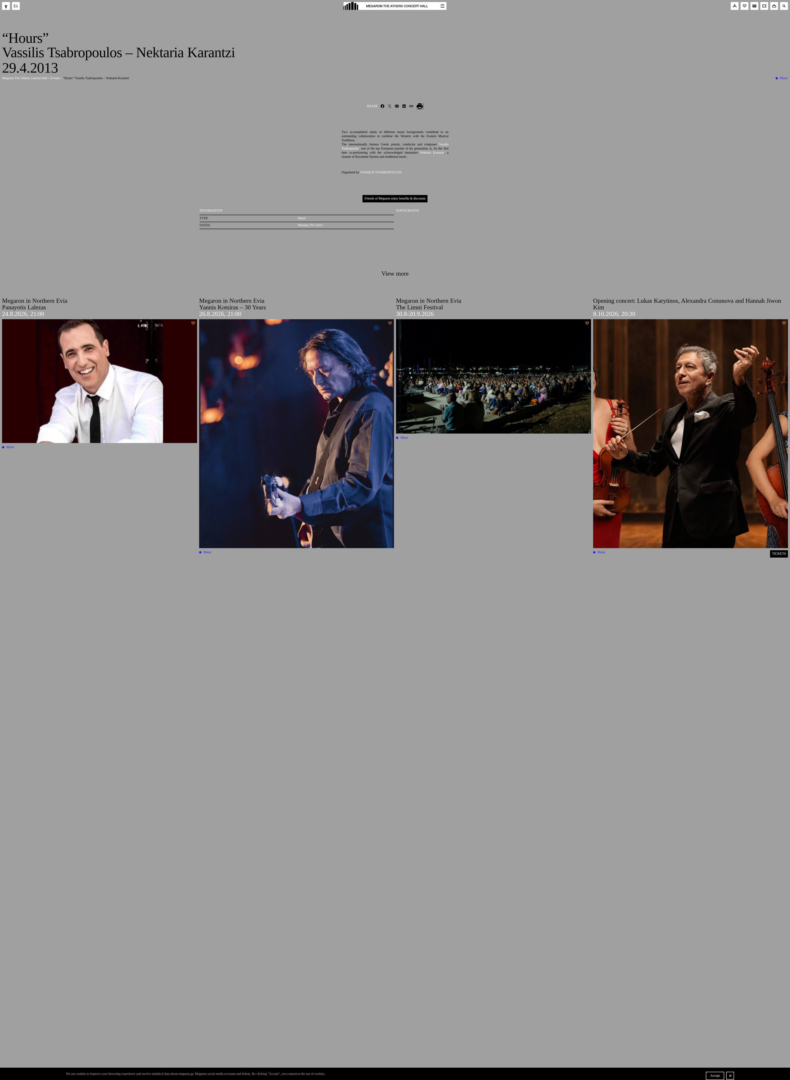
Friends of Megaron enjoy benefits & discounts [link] (395, 198)
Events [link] (55, 78)
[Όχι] (730, 1076)
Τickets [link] (779, 553)
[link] (6, 6)
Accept (715, 1075)
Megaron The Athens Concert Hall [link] (25, 78)
